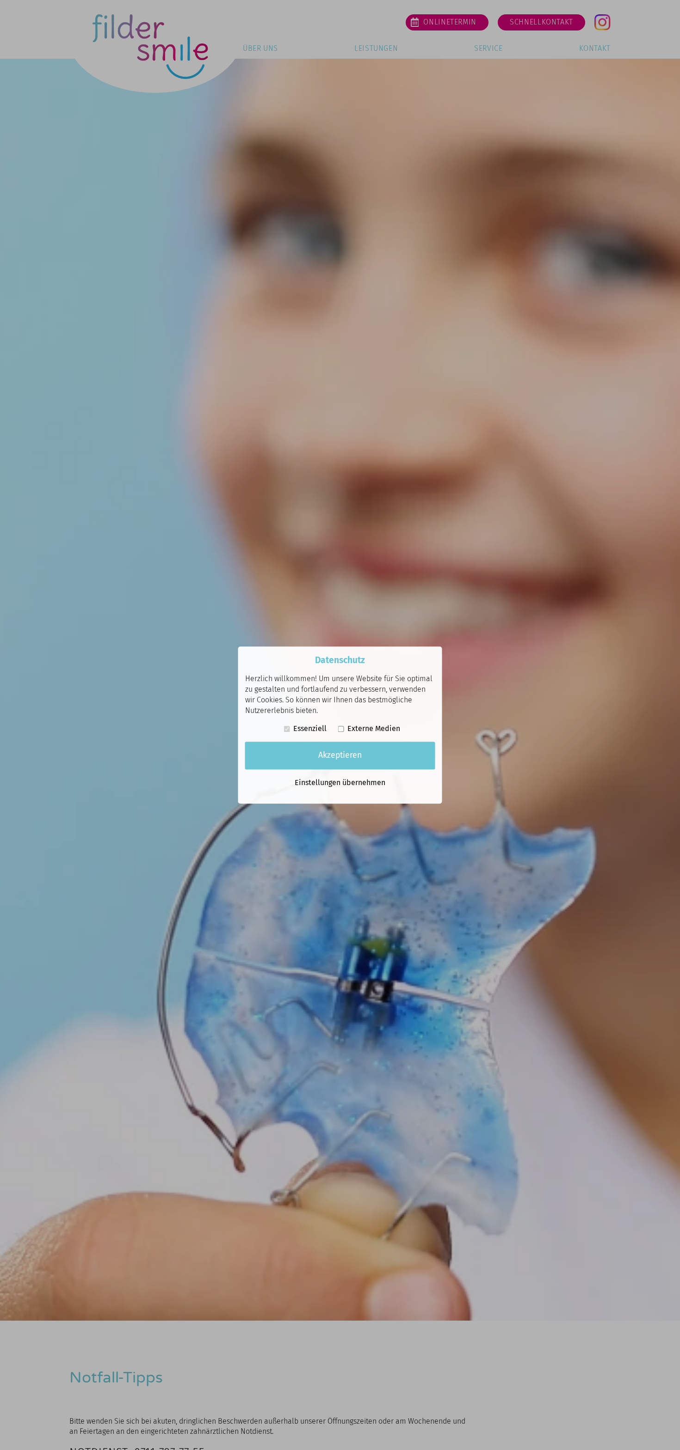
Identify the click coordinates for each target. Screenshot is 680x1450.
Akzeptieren (340, 755)
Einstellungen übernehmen (340, 782)
